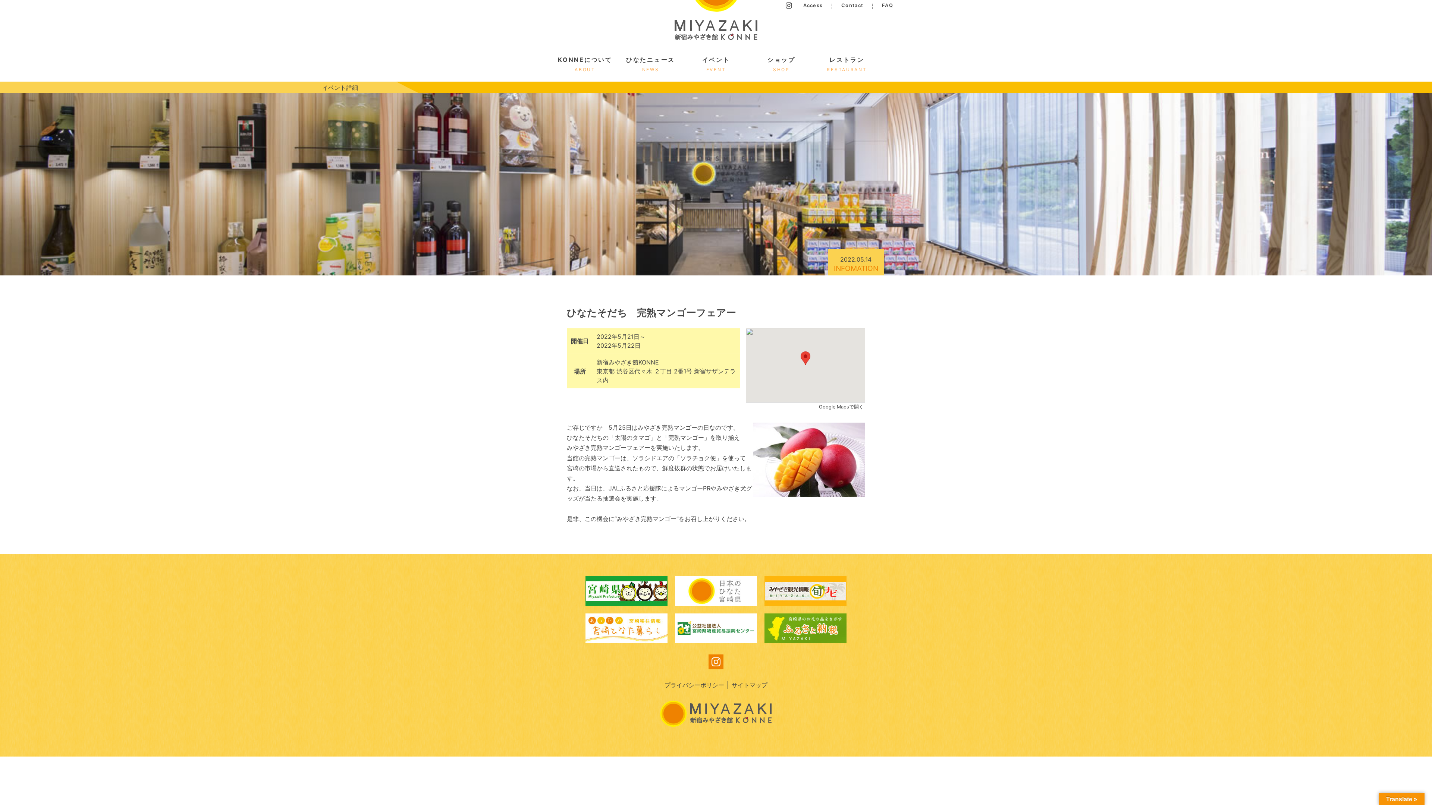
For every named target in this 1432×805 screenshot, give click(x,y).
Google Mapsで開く (842, 407)
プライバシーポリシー (694, 685)
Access (813, 5)
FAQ (887, 5)
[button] (805, 358)
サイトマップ (749, 685)
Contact (852, 5)
